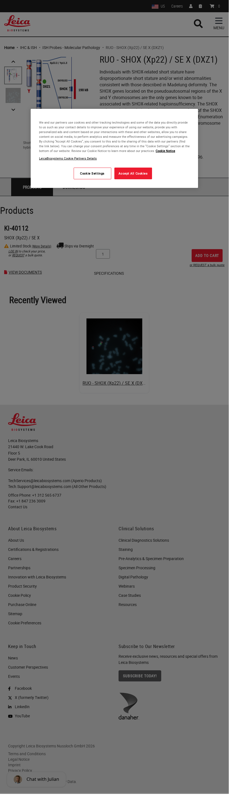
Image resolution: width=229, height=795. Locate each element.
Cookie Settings (92, 173)
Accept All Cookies (133, 173)
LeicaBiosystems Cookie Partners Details (68, 158)
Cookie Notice (165, 151)
